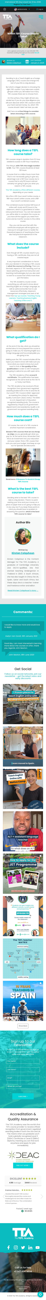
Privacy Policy (23, 1288)
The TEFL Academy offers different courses (23, 190)
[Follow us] (30, 1247)
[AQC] (23, 1156)
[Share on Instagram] (16, 1247)
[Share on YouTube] (38, 1247)
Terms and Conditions (23, 1287)
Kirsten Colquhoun (14, 63)
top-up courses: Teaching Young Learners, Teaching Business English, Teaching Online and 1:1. (24, 298)
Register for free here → (23, 4)
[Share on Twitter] (23, 1247)
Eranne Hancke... (12, 1190)
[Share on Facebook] (8, 1247)
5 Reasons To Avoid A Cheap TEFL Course (28, 480)
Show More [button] (23, 1026)
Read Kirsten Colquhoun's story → (23, 590)
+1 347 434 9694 (23, 1271)
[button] (23, 704)
